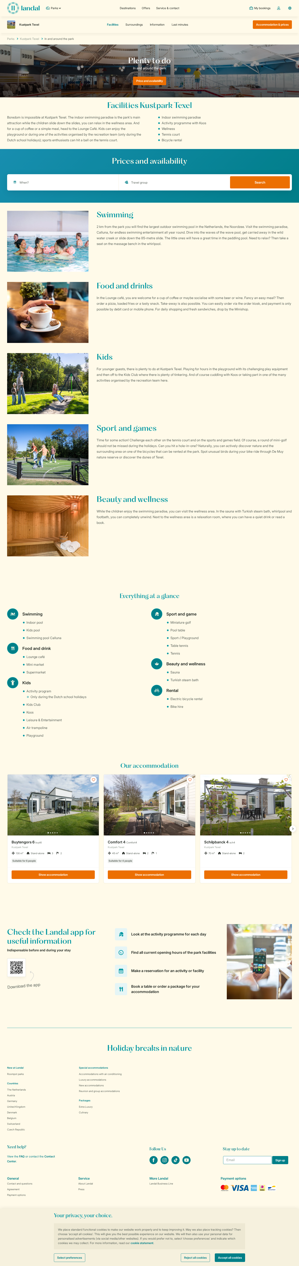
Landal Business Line (161, 1183)
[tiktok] (175, 1163)
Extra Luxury (86, 1106)
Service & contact (167, 8)
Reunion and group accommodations (99, 1091)
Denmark (12, 1112)
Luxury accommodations (92, 1079)
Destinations (128, 8)
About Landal (85, 1183)
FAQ (22, 1156)
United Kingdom (16, 1106)
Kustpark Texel (29, 38)
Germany (12, 1101)
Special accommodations (93, 1067)
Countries (12, 1083)
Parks (10, 38)
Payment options (16, 1194)
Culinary (83, 1112)
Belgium (11, 1118)
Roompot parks (15, 1074)
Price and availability (149, 81)
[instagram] (164, 1163)
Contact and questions (19, 1183)
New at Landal (15, 1067)
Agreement (13, 1189)
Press (81, 1189)
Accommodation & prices (272, 24)
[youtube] (186, 1163)
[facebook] (154, 1163)
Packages (84, 1100)
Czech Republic (16, 1129)
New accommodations (91, 1085)
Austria (11, 1095)
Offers (146, 8)
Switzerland (13, 1123)
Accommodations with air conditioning (100, 1074)
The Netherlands (16, 1089)
